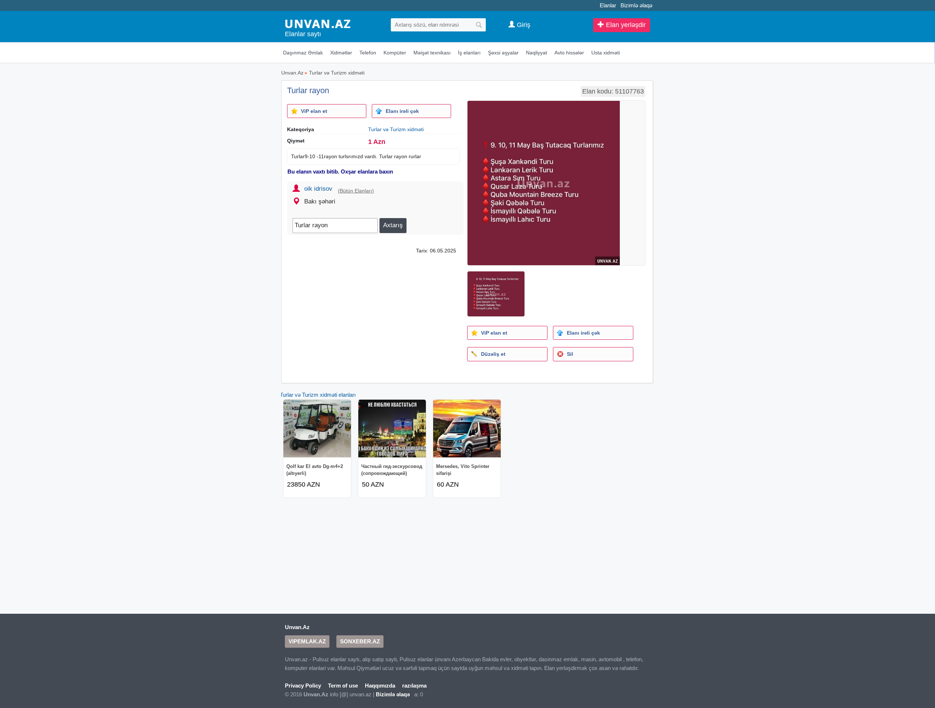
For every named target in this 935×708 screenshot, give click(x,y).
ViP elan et (314, 111)
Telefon (367, 53)
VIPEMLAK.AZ (307, 641)
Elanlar (608, 5)
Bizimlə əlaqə (636, 5)
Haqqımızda (380, 685)
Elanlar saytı (303, 34)
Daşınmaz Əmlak (303, 53)
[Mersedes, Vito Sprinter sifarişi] (467, 428)
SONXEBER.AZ (360, 641)
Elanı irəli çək (402, 111)
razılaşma (414, 685)
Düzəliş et (493, 354)
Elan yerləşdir (625, 24)
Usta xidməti (605, 53)
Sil (570, 354)
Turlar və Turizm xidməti (337, 73)
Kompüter (394, 53)
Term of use (343, 685)
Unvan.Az (292, 73)
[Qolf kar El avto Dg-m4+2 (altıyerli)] (317, 428)
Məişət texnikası (432, 53)
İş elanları (469, 53)
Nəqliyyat (536, 53)
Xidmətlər (341, 53)
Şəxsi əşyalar (503, 53)
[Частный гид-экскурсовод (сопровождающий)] (392, 428)
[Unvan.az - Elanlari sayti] (318, 23)
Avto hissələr (569, 53)
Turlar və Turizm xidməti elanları (318, 395)
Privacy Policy (303, 685)
